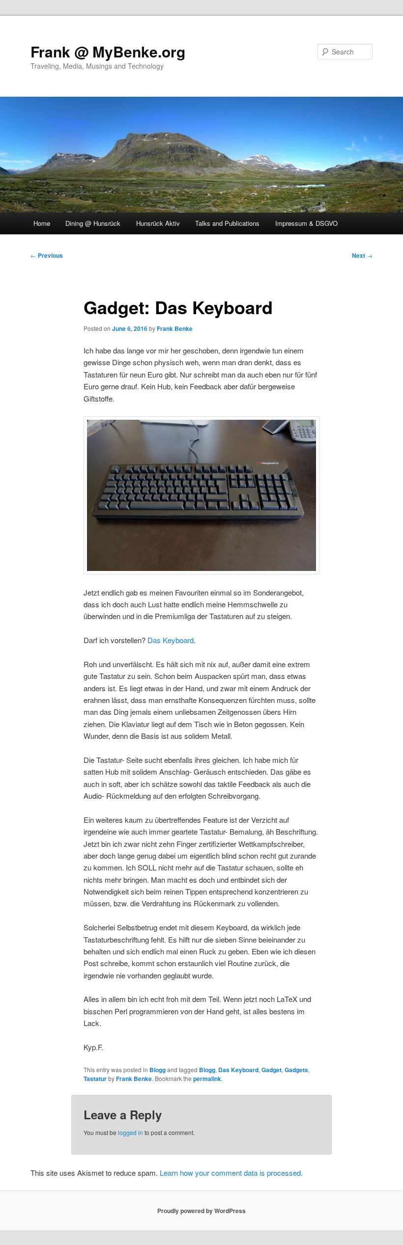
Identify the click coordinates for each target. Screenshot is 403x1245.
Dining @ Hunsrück (92, 223)
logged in (130, 1132)
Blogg (157, 1069)
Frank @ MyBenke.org (107, 51)
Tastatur (95, 1078)
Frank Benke (175, 328)
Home (41, 223)
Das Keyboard (170, 640)
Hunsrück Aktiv (158, 223)
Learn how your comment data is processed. (231, 1172)
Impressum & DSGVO (306, 223)
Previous (46, 255)
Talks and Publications (227, 223)
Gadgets (296, 1069)
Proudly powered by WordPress (201, 1210)
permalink (207, 1078)
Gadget (271, 1069)
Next (362, 255)
